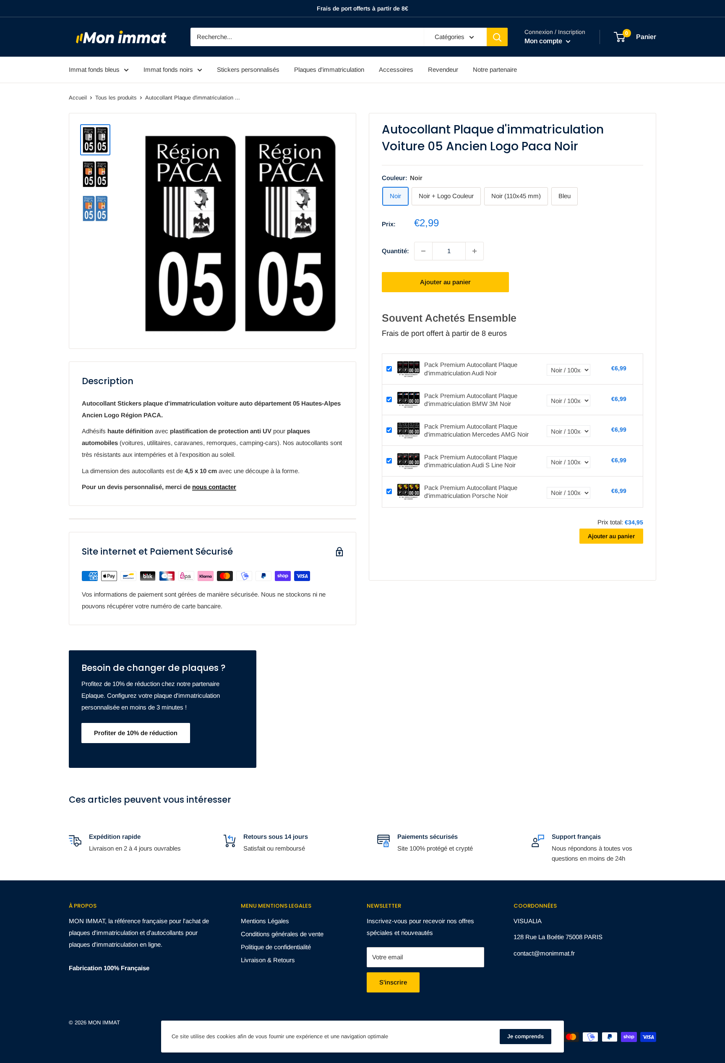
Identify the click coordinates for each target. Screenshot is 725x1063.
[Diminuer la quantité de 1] (423, 251)
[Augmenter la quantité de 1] (474, 251)
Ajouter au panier (445, 281)
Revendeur (443, 69)
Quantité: (395, 250)
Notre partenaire (495, 69)
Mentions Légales (265, 920)
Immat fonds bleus (94, 69)
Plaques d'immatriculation (329, 69)
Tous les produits (116, 97)
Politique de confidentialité (276, 946)
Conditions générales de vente (282, 933)
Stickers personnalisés (248, 69)
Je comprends (525, 1036)
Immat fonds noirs (168, 69)
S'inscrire (393, 982)
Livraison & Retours (268, 960)
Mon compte (544, 41)
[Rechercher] (497, 37)
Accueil (78, 97)
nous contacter (214, 486)
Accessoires (396, 69)
